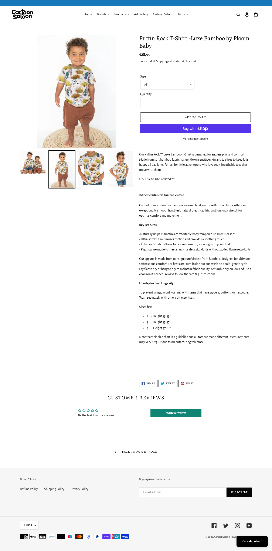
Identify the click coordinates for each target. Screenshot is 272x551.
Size (143, 76)
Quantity (146, 94)
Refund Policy (29, 489)
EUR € (28, 525)
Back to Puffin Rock (139, 452)
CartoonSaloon (222, 536)
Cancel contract (252, 541)
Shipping (162, 61)
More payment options (195, 138)
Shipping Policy (54, 489)
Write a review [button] (176, 413)
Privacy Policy (79, 489)
